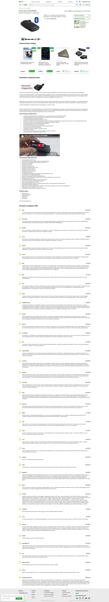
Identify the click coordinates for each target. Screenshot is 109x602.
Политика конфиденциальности (47, 600)
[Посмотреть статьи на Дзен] (89, 598)
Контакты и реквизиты (49, 594)
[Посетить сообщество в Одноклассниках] (83, 598)
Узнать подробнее (6, 598)
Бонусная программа (66, 596)
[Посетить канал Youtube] (86, 598)
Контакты (70, 1)
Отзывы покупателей (48, 596)
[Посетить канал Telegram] (77, 598)
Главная (20, 8)
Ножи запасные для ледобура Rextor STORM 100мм (62, 64)
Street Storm (53, 18)
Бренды (33, 594)
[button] (22, 39)
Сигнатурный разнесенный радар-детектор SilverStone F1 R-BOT (81, 64)
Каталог (25, 8)
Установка (59, 1)
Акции (33, 596)
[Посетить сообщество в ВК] (80, 598)
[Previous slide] (19, 39)
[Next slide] (41, 39)
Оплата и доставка (35, 1)
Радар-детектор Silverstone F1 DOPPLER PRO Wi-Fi (27, 63)
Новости (33, 597)
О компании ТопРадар (49, 592)
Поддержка (48, 1)
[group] (30, 25)
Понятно (19, 598)
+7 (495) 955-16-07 (23, 593)
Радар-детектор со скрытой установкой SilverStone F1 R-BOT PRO (44, 64)
